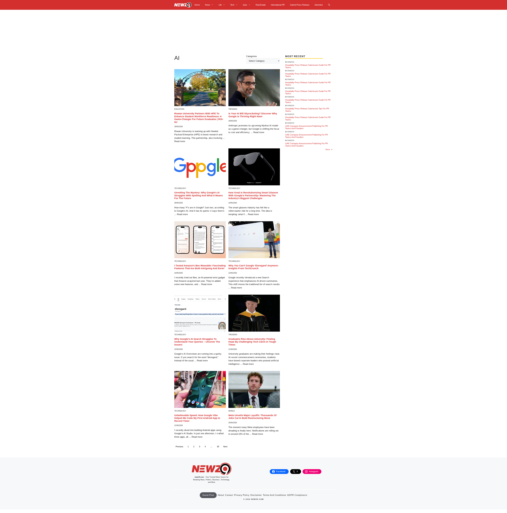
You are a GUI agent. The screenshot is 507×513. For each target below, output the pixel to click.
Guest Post (208, 495)
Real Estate (261, 5)
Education (179, 109)
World (231, 411)
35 (218, 446)
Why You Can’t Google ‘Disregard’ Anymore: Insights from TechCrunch (253, 267)
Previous (179, 446)
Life (220, 5)
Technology (180, 188)
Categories (251, 56)
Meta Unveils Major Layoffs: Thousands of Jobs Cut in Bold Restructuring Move (252, 417)
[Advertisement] (253, 29)
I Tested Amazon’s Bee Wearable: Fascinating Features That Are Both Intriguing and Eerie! (200, 267)
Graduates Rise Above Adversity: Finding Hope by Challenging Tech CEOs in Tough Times (252, 342)
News (207, 5)
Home (197, 5)
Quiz (245, 5)
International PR (278, 5)
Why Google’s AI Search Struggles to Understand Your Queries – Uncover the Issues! (197, 342)
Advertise (319, 5)
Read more (179, 141)
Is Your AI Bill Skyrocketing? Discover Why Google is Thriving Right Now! (252, 115)
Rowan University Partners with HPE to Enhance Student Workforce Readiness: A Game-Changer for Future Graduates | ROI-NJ (198, 117)
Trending (232, 109)
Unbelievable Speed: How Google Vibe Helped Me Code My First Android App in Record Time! (197, 418)
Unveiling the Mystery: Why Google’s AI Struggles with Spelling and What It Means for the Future (198, 195)
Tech (232, 5)
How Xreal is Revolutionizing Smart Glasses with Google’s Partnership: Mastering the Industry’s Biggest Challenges (253, 195)
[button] (329, 5)
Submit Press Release (299, 5)
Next (225, 446)
